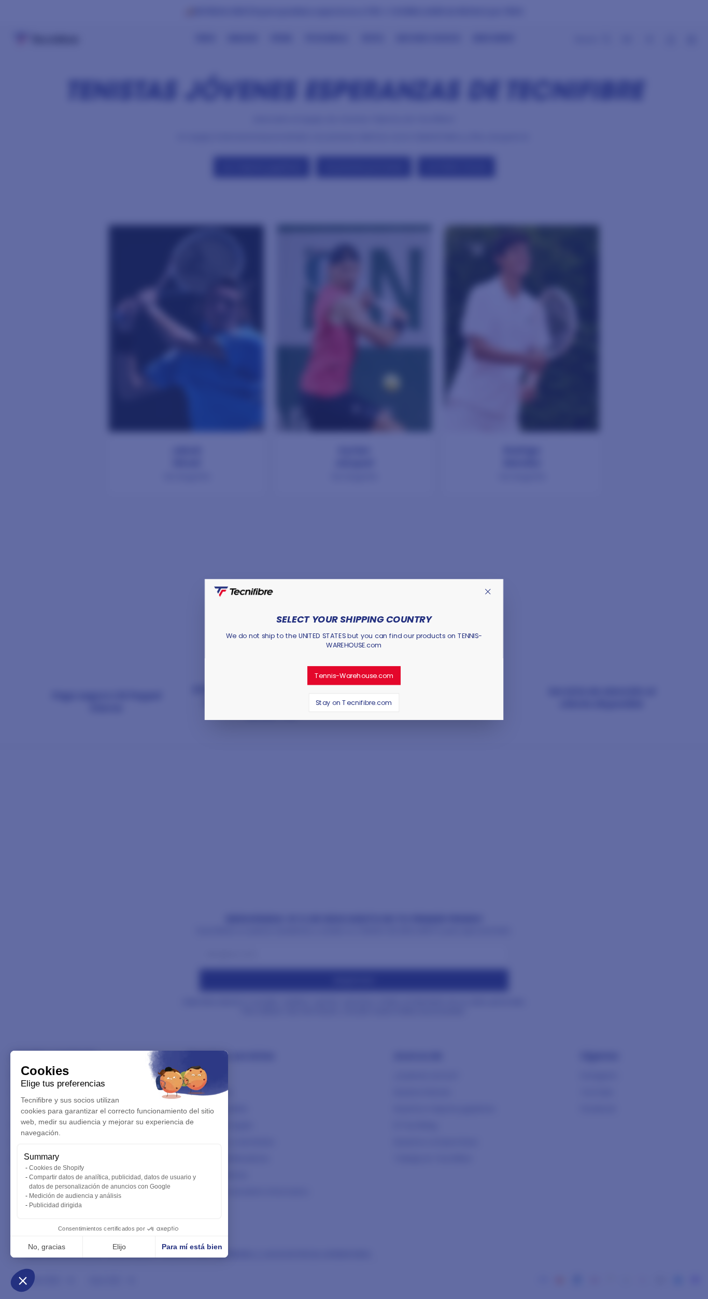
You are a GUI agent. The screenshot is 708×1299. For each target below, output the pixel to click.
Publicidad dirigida (55, 1205)
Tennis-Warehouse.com (354, 675)
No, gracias (46, 1246)
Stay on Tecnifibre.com (354, 702)
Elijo (119, 1246)
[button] (22, 1280)
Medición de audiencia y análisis (75, 1195)
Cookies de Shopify (56, 1167)
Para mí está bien (192, 1246)
